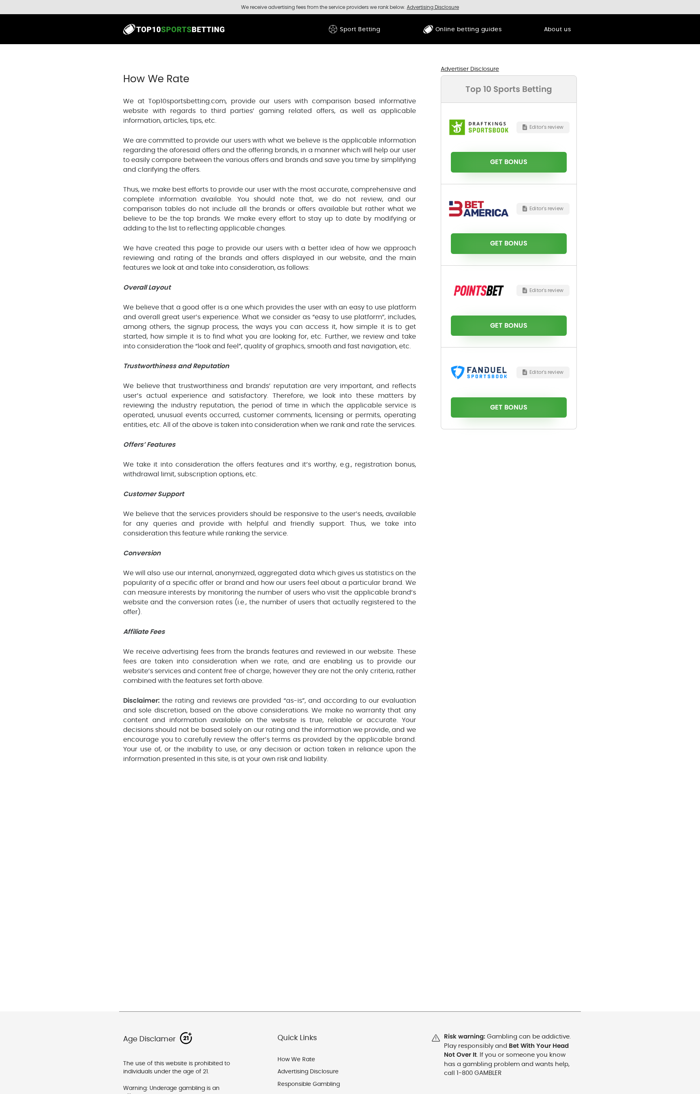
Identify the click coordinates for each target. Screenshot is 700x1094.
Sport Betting (360, 29)
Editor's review (546, 127)
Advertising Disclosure (308, 1071)
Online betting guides (468, 29)
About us (557, 29)
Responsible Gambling (308, 1084)
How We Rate (296, 1059)
